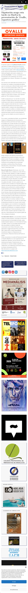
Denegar (14, 585)
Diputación (7, 256)
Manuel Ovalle (13, 256)
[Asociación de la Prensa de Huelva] (14, 7)
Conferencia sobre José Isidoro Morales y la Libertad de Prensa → (21, 263)
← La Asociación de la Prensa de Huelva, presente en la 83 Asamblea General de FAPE (7, 264)
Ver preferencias (14, 589)
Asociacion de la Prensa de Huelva (9, 21)
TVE (13, 64)
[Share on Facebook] (2, 253)
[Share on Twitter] (3, 253)
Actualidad (3, 10)
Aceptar (14, 581)
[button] (26, 567)
